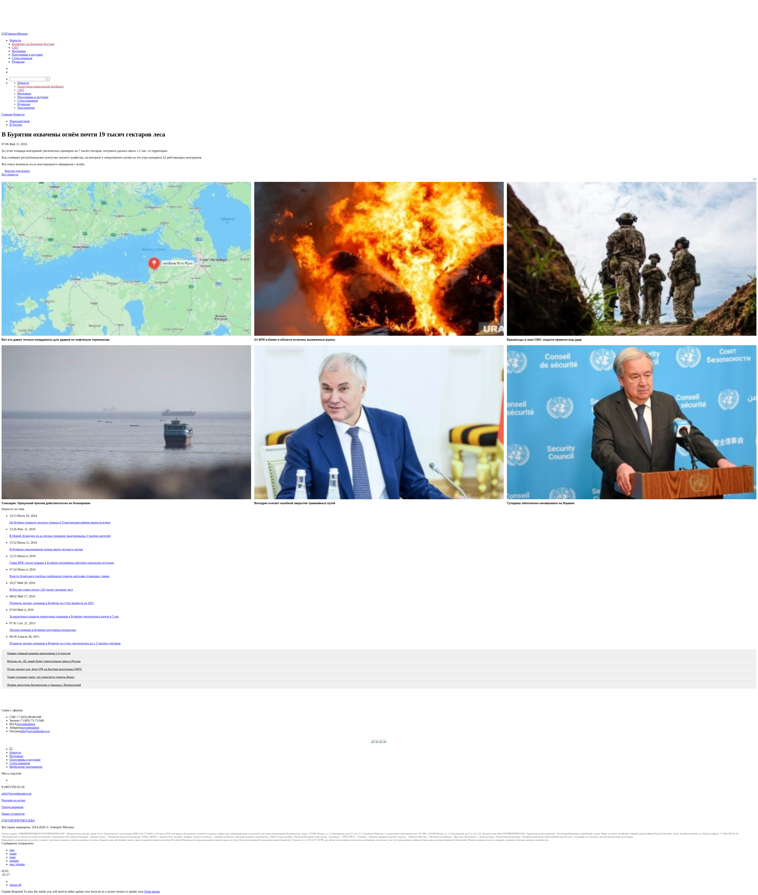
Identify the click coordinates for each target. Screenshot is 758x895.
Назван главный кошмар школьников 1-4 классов (38, 653)
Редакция (18, 61)
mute (12, 857)
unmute (14, 860)
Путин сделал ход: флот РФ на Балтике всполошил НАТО (44, 669)
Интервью (19, 51)
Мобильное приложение (25, 766)
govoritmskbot (26, 724)
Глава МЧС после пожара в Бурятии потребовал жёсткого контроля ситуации (61, 562)
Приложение (26, 107)
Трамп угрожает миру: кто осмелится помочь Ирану (40, 677)
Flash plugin (152, 891)
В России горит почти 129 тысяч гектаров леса (41, 589)
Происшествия (19, 121)
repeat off (15, 885)
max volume (17, 864)
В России (15, 124)
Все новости (10, 174)
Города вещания (12, 807)
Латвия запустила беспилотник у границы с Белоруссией (44, 684)
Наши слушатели (13, 813)
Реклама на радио (13, 800)
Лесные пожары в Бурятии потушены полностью (42, 630)
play (12, 850)
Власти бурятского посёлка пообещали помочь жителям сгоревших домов (59, 576)
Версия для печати (17, 171)
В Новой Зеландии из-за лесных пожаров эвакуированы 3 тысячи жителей (60, 536)
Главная (7, 114)
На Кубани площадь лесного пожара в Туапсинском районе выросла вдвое (59, 522)
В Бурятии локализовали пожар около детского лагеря (46, 549)
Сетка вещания (22, 58)
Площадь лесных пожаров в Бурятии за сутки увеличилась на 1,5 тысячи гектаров (65, 643)
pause (13, 853)
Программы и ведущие (27, 54)
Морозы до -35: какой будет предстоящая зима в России (44, 661)
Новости (15, 40)
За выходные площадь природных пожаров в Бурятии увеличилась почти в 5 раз (64, 616)
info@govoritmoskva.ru (35, 731)
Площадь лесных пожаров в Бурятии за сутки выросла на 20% (51, 603)
